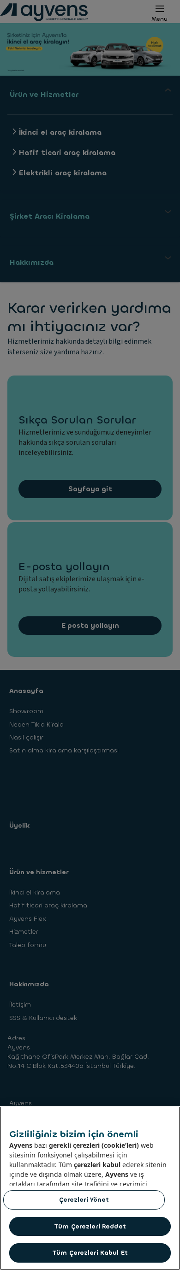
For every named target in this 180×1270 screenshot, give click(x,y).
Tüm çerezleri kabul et (90, 1253)
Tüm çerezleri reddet (90, 1226)
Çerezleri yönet (84, 1200)
